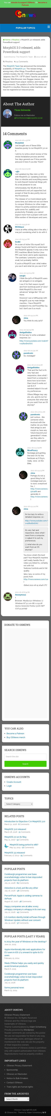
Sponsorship (12, 1070)
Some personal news (14, 987)
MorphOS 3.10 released (15, 829)
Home (7, 40)
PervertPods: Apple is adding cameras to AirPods (23, 897)
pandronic (28, 353)
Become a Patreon (15, 733)
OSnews (17, 1110)
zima (26, 318)
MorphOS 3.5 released (14, 853)
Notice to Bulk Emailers (17, 1078)
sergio (23, 276)
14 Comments (22, 62)
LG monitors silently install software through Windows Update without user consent (24, 918)
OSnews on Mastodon (17, 1074)
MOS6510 (19, 227)
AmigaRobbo (26, 332)
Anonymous (20, 595)
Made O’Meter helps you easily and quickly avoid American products (24, 964)
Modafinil (19, 143)
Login (9, 786)
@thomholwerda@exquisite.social (28, 118)
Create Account (14, 782)
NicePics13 (32, 450)
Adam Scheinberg (37, 1027)
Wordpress (29, 1030)
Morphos (15, 40)
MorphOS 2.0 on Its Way (15, 837)
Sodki (17, 242)
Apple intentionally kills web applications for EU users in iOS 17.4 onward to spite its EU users (24, 952)
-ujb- (17, 171)
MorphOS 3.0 (20, 69)
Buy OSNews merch (16, 737)
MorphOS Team (13, 66)
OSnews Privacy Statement (17, 1015)
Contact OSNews (15, 1082)
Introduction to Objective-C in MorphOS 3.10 (24, 821)
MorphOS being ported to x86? (24, 845)
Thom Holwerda (22, 110)
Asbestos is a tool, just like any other (21, 888)
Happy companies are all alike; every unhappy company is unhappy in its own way (25, 908)
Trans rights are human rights (20, 1087)
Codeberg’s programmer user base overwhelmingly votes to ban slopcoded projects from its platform (23, 877)
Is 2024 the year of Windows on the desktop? (25, 941)
